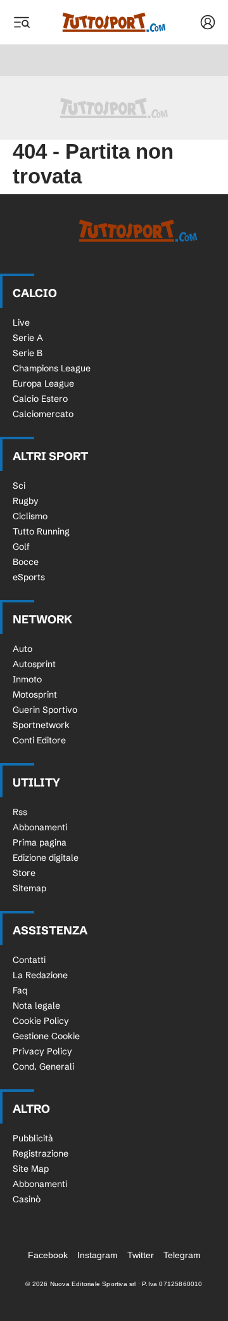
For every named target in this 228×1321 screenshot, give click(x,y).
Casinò (27, 1199)
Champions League (52, 368)
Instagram (97, 1255)
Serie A (28, 337)
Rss (20, 812)
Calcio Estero (40, 398)
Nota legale (36, 1005)
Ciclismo (30, 516)
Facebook (48, 1255)
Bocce (26, 562)
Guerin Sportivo (45, 709)
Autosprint (34, 664)
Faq (20, 990)
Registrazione (40, 1153)
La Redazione (40, 975)
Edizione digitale (46, 857)
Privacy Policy (42, 1051)
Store (24, 873)
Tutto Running (41, 531)
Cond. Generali (43, 1066)
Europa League (43, 383)
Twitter (140, 1255)
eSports (29, 577)
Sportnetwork (41, 725)
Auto (22, 648)
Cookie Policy (41, 1020)
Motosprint (35, 694)
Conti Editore (39, 740)
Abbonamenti (40, 827)
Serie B (27, 353)
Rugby (26, 501)
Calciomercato (43, 414)
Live (21, 322)
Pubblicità (33, 1138)
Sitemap (29, 888)
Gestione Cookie (46, 1036)
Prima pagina (39, 842)
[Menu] (21, 22)
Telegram (182, 1255)
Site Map (31, 1168)
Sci (19, 485)
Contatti (29, 960)
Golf (21, 546)
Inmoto (27, 679)
